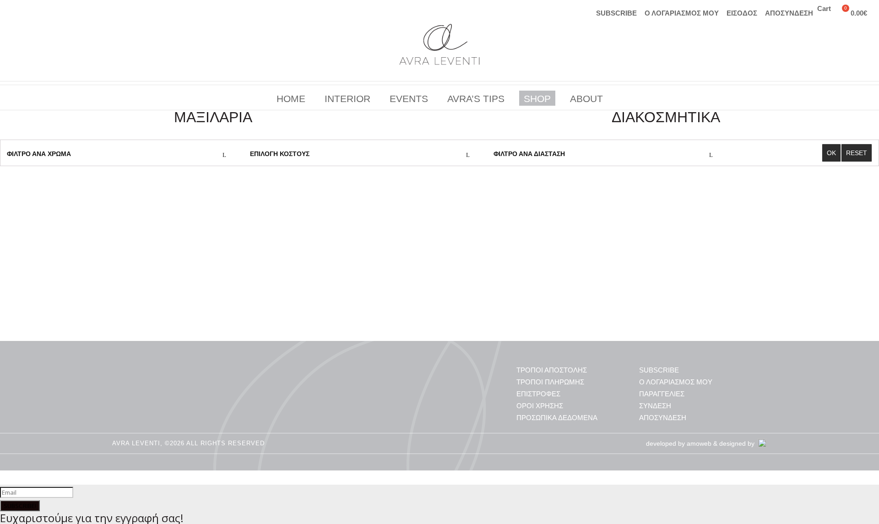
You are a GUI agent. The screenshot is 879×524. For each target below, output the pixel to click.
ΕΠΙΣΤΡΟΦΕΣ (538, 394)
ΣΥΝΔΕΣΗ (655, 406)
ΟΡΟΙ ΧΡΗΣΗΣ (539, 406)
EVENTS (410, 98)
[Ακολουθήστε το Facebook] (34, 12)
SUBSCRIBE (616, 13)
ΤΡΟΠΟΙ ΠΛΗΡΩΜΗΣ (550, 382)
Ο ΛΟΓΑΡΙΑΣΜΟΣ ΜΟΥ (682, 13)
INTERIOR (348, 98)
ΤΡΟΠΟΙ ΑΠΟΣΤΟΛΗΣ (551, 370)
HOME (291, 98)
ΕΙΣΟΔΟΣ (742, 13)
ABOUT (585, 98)
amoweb (699, 443)
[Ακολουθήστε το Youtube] (71, 12)
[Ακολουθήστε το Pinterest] (52, 12)
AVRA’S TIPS (476, 98)
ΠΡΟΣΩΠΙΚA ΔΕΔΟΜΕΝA (556, 417)
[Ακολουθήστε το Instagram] (16, 12)
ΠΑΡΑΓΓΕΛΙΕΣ (661, 394)
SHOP (537, 98)
